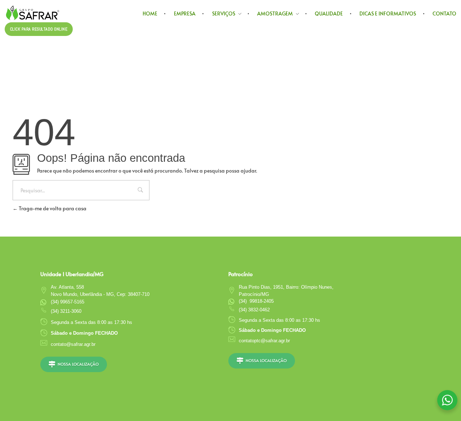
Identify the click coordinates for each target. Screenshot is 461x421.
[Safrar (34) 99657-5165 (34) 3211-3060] (44, 12)
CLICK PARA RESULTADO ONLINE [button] (39, 29)
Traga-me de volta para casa (52, 208)
